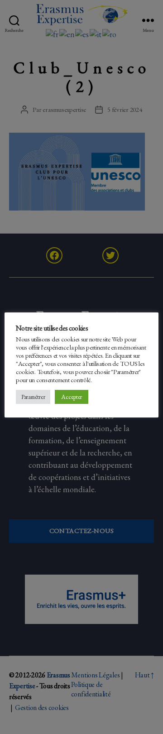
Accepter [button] (71, 397)
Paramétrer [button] (33, 397)
